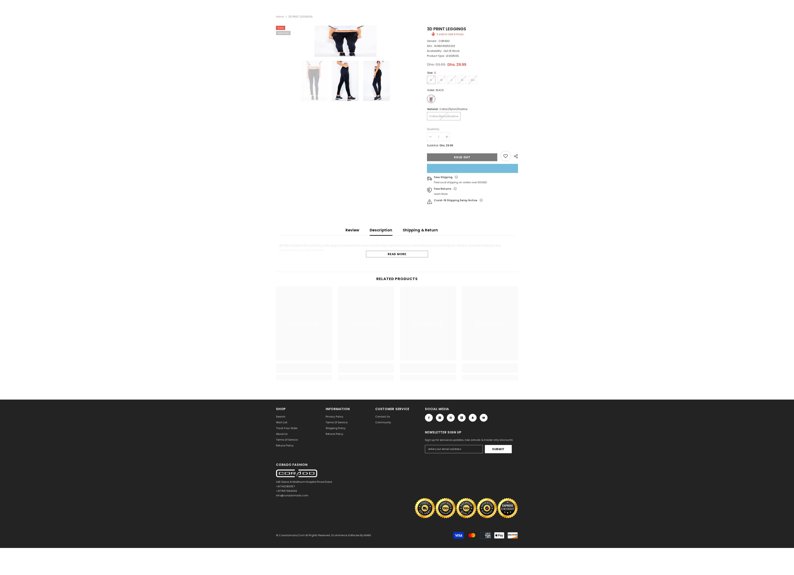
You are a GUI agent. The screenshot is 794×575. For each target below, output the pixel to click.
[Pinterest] (451, 418)
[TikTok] (462, 418)
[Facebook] (429, 418)
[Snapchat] (473, 418)
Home (280, 16)
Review (352, 230)
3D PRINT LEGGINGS (446, 29)
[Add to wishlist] (505, 156)
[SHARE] (514, 156)
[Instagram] (440, 418)
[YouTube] (484, 418)
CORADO (444, 41)
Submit (498, 449)
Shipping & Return (420, 230)
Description (381, 230)
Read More (397, 254)
